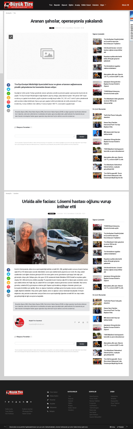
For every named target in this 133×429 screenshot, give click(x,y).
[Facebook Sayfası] (6, 402)
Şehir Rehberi (94, 414)
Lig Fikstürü (93, 405)
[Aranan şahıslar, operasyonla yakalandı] (47, 56)
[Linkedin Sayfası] (20, 402)
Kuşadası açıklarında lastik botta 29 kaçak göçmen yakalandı (113, 59)
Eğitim (71, 5)
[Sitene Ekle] (31, 402)
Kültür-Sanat (86, 5)
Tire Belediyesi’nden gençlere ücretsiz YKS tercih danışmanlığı (114, 101)
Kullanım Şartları (27, 409)
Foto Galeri (54, 392)
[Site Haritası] (28, 402)
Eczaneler (93, 403)
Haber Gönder (26, 413)
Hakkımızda (9, 409)
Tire (50, 5)
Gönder (82, 136)
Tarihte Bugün (94, 408)
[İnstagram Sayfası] (13, 402)
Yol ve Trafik (93, 398)
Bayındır (57, 5)
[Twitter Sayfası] (9, 402)
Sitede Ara (114, 396)
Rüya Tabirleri (115, 403)
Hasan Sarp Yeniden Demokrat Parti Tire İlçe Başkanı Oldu (112, 125)
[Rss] (24, 402)
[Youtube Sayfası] (17, 402)
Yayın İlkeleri (9, 411)
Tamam (121, 427)
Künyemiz (53, 407)
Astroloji (113, 405)
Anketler (113, 398)
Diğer (102, 5)
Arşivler (52, 403)
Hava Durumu (94, 396)
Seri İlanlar (93, 412)
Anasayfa (9, 13)
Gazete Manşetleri (95, 417)
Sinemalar (93, 410)
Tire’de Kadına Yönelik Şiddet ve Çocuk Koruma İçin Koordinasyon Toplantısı (114, 41)
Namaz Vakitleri (95, 401)
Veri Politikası (9, 413)
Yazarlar (52, 400)
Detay (113, 427)
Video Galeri (54, 396)
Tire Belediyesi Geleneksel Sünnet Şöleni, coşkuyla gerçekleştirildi (113, 167)
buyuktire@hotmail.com (36, 324)
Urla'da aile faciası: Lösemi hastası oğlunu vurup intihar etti (113, 50)
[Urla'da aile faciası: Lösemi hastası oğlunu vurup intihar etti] (47, 241)
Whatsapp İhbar (27, 411)
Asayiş (77, 5)
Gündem (95, 5)
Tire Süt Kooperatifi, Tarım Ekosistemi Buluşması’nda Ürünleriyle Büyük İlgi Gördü (113, 176)
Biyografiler (114, 401)
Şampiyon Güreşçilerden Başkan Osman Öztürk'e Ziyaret (112, 84)
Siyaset (64, 5)
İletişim (52, 411)
